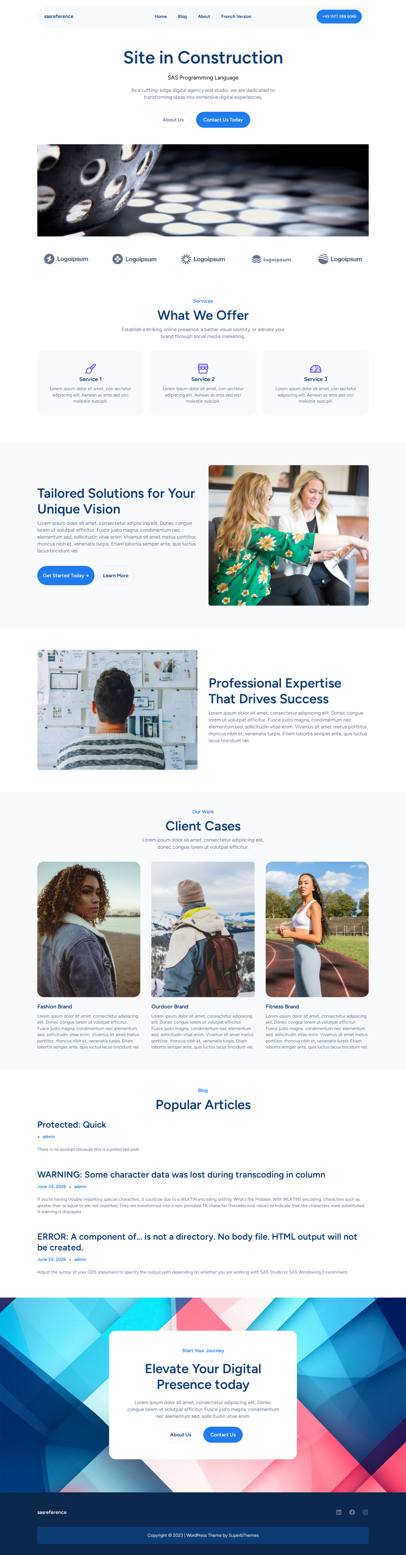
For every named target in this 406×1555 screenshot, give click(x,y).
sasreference (58, 16)
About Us (173, 120)
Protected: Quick (71, 1124)
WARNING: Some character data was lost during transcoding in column (181, 1174)
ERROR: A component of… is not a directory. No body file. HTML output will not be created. (197, 1241)
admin (49, 1136)
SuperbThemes (244, 1535)
